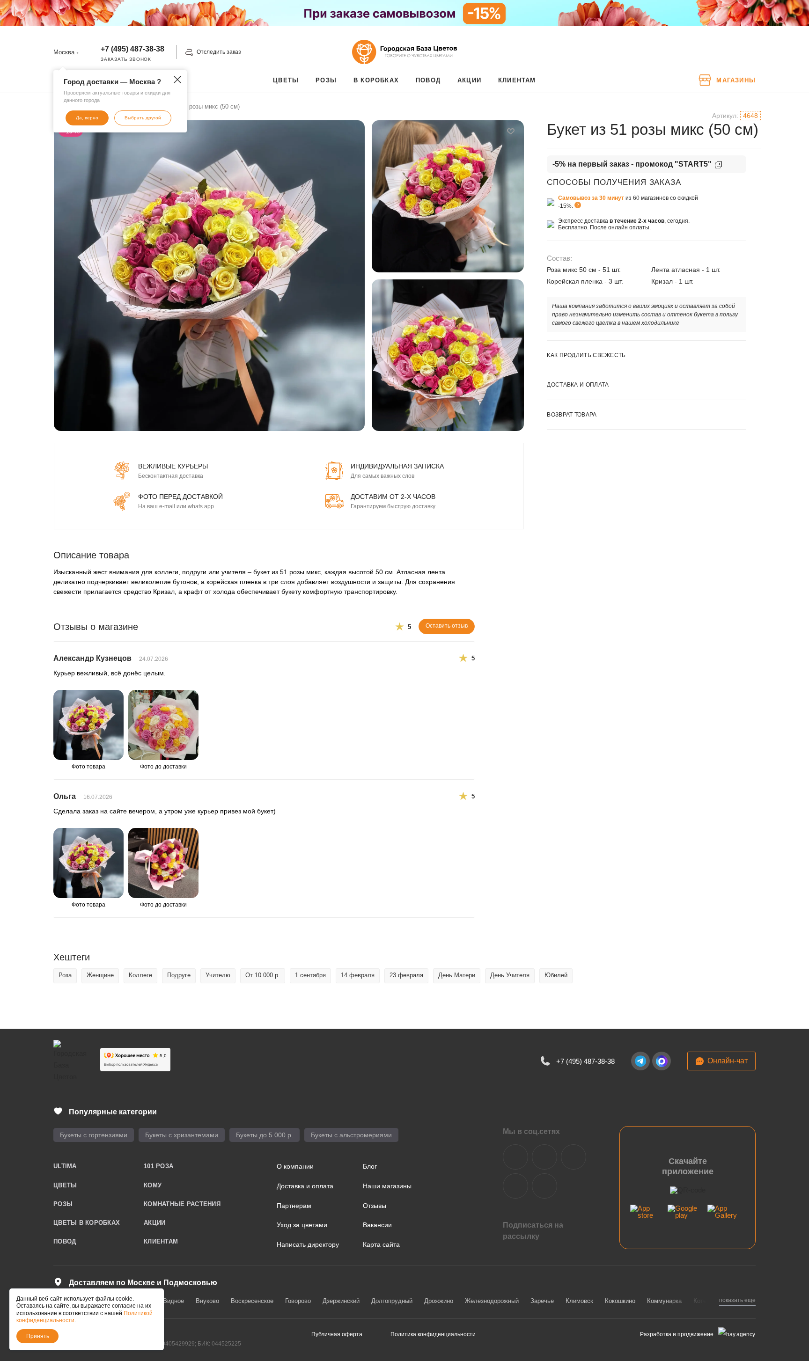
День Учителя (510, 975)
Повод (64, 1241)
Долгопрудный (391, 1300)
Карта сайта (381, 1244)
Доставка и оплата (305, 1186)
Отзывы (374, 1205)
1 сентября (310, 975)
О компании (295, 1166)
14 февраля (358, 975)
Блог (370, 1166)
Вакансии (377, 1225)
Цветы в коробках (86, 1222)
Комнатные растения (182, 1203)
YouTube (573, 1157)
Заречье (542, 1300)
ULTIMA (65, 1166)
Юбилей (555, 975)
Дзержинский (341, 1300)
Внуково (207, 1300)
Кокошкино (620, 1300)
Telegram (544, 1157)
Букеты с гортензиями (93, 1135)
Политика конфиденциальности (433, 1334)
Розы (63, 1203)
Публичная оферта (336, 1334)
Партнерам (294, 1205)
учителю (218, 975)
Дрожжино (438, 1300)
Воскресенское (252, 1300)
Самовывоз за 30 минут (591, 198)
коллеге (140, 975)
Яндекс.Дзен (515, 1186)
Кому (153, 1185)
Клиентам (161, 1241)
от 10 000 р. (262, 975)
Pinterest (544, 1186)
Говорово (298, 1300)
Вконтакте (515, 1157)
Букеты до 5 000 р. (264, 1135)
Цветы (65, 1185)
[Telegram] (640, 1061)
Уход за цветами (302, 1225)
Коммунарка (664, 1300)
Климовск (579, 1300)
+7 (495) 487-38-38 (132, 49)
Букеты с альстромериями (351, 1135)
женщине (100, 975)
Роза (65, 975)
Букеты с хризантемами (181, 1135)
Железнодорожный (492, 1300)
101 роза (158, 1166)
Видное (173, 1300)
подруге (179, 975)
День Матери (456, 975)
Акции (154, 1222)
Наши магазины (387, 1186)
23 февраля (406, 975)
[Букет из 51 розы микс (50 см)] (209, 275)
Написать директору (308, 1244)
